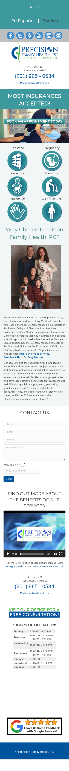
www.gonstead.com (16, 566)
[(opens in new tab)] (34, 726)
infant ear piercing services (34, 353)
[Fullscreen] (61, 554)
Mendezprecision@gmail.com (34, 83)
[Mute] (55, 554)
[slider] (32, 554)
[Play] (8, 554)
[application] (34, 534)
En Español (23, 20)
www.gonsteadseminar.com (48, 566)
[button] (34, 534)
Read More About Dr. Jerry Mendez (23, 357)
